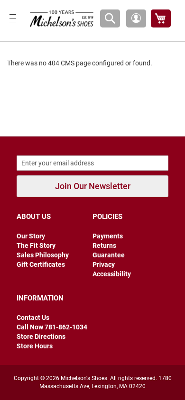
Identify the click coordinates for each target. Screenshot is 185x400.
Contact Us (33, 317)
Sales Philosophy (43, 255)
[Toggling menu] (12, 18)
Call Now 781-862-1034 (52, 327)
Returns (104, 245)
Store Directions (41, 336)
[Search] (110, 18)
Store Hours (35, 346)
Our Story (31, 236)
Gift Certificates (41, 264)
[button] (136, 18)
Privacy (103, 264)
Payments (107, 236)
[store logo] (60, 18)
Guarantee (108, 255)
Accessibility (111, 274)
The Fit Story (36, 245)
